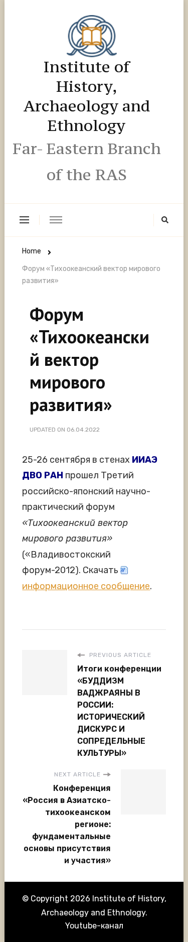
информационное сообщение (86, 586)
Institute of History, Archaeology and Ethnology (87, 96)
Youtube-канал (94, 925)
